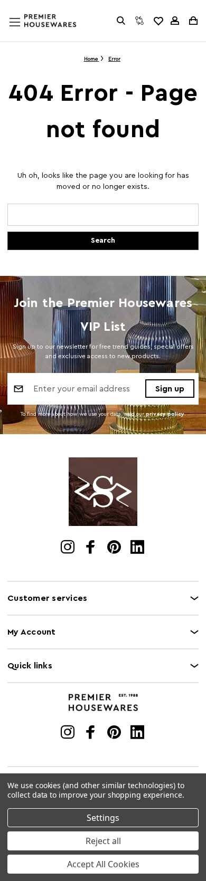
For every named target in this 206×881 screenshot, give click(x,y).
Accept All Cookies (103, 864)
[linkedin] (138, 548)
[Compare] (139, 20)
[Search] (121, 20)
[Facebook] (91, 548)
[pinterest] (115, 548)
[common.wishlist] (158, 20)
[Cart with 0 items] (193, 20)
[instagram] (68, 548)
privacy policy (165, 414)
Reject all (103, 841)
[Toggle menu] (25, 32)
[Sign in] (175, 20)
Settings (103, 817)
